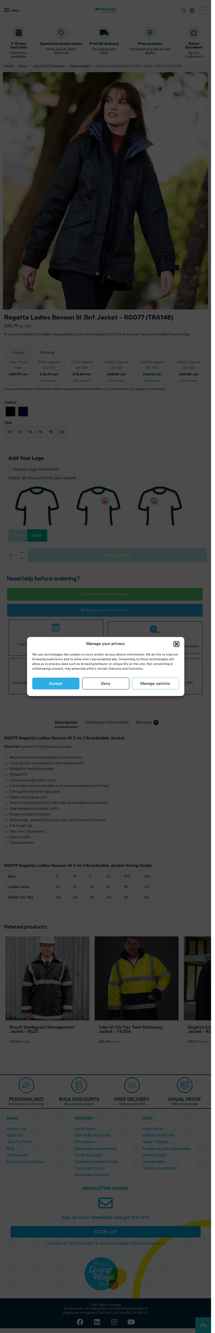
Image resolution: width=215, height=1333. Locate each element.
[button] (176, 644)
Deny (105, 683)
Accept (55, 683)
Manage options (155, 683)
